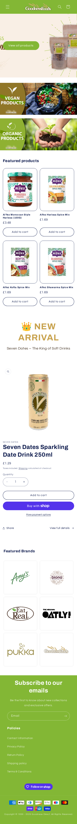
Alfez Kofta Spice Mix (16, 287)
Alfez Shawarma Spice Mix (56, 287)
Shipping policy (17, 763)
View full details (60, 528)
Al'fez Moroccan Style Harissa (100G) (16, 216)
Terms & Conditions (19, 771)
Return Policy (15, 755)
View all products (20, 45)
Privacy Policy (16, 746)
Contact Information (20, 738)
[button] (7, 7)
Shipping (23, 468)
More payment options (38, 515)
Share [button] (10, 528)
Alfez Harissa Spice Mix (55, 214)
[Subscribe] (65, 716)
